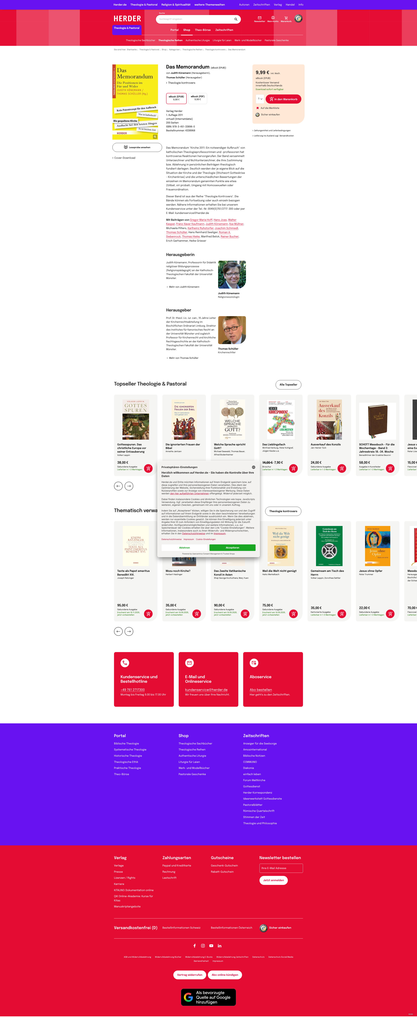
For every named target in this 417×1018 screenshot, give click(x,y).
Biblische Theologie (126, 743)
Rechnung (169, 872)
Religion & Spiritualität (176, 4)
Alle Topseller (288, 384)
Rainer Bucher (229, 236)
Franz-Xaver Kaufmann (190, 224)
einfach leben (252, 774)
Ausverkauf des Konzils (326, 444)
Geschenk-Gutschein (224, 865)
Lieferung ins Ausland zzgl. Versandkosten (274, 136)
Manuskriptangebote (127, 906)
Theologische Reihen (170, 40)
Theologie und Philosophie (260, 823)
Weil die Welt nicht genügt (279, 571)
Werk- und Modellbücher (248, 40)
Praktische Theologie (127, 768)
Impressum (218, 961)
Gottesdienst (251, 786)
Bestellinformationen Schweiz (182, 927)
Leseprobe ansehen (139, 148)
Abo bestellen (261, 690)
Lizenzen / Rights (124, 878)
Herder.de (120, 4)
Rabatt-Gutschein (222, 872)
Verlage (119, 865)
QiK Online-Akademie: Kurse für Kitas (133, 898)
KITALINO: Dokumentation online (134, 890)
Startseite (132, 50)
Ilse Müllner (236, 224)
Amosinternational (255, 749)
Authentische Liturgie (198, 40)
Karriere (119, 884)
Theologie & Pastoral (144, 4)
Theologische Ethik (126, 762)
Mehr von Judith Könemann (184, 287)
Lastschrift (170, 878)
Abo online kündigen (225, 975)
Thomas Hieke (191, 236)
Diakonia (248, 768)
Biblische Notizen (254, 756)
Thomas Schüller (175, 78)
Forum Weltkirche (254, 780)
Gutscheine (222, 858)
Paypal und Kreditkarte (177, 865)
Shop (186, 30)
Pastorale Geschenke (277, 40)
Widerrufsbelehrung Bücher (168, 957)
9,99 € (176, 98)
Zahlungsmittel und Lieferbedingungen (272, 131)
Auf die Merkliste (270, 108)
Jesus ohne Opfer (370, 571)
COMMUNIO (250, 762)
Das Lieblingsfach (273, 444)
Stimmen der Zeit (254, 817)
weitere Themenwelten (209, 4)
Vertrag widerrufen (189, 975)
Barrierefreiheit (201, 961)
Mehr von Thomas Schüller (183, 358)
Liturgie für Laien (222, 40)
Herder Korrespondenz (257, 792)
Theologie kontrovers (215, 50)
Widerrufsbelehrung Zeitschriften (232, 957)
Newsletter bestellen (280, 858)
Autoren (244, 4)
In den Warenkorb (285, 99)
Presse (118, 872)
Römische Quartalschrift (258, 811)
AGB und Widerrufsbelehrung (137, 957)
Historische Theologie (128, 756)
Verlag (278, 4)
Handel (290, 4)
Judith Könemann (181, 73)
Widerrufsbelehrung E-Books (198, 957)
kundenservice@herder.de (206, 690)
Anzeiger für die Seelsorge (260, 743)
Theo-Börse (203, 30)
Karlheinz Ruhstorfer (200, 228)
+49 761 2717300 (133, 690)
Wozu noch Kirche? (178, 571)
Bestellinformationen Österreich (231, 927)
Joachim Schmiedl (226, 228)
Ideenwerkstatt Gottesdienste (262, 798)
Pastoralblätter (252, 805)
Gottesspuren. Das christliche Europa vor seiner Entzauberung (131, 448)
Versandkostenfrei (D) (136, 928)
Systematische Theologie (130, 749)
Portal (175, 30)
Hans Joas (220, 220)
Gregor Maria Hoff (201, 220)
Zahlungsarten (177, 858)
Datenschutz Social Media (280, 957)
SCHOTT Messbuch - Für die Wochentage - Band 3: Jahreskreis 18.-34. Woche (377, 448)
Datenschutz (258, 957)
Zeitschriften (261, 4)
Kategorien (174, 50)
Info (301, 4)
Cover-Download (124, 158)
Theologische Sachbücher (140, 40)
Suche (162, 13)
